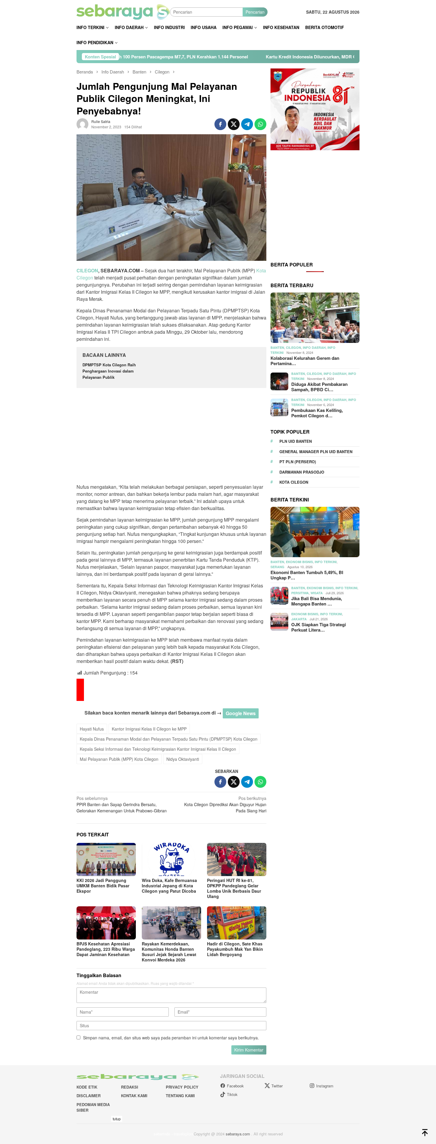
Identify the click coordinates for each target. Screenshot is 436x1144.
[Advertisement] (171, 436)
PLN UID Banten (295, 441)
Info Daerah (314, 347)
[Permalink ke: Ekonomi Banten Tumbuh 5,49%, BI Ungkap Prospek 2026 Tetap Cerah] (314, 532)
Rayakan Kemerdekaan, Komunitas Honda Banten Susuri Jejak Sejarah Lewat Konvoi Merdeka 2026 (169, 952)
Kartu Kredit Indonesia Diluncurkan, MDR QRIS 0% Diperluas (260, 56)
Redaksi (129, 1087)
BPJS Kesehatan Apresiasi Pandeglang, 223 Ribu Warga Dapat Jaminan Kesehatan (106, 949)
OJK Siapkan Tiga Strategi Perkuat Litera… (318, 627)
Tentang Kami (180, 1095)
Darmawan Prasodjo (301, 472)
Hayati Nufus (92, 729)
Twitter (277, 1086)
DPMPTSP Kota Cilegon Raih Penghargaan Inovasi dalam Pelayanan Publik (109, 371)
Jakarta (299, 619)
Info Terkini (326, 562)
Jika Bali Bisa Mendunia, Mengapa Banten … (316, 601)
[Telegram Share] (247, 124)
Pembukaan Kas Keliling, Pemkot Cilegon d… (317, 413)
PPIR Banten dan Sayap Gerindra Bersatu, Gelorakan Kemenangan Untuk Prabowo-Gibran (122, 804)
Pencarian (255, 12)
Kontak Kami (134, 1095)
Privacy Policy (182, 1087)
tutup (117, 1118)
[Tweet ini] (234, 124)
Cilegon (293, 347)
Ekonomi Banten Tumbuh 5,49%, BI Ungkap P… (306, 575)
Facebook (235, 1086)
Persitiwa (300, 593)
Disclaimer (89, 1095)
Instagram (324, 1086)
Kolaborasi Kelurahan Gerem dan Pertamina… (304, 360)
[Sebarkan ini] (220, 124)
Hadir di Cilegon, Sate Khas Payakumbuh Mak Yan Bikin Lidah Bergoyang (235, 949)
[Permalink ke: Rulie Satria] (82, 124)
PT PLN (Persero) (297, 461)
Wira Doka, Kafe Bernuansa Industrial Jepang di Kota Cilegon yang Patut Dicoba (169, 885)
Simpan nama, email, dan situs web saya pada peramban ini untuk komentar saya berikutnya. (171, 1038)
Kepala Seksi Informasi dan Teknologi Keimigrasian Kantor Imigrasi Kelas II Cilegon (158, 749)
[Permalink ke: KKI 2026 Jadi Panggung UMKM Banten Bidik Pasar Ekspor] (106, 859)
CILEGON (87, 270)
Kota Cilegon (293, 482)
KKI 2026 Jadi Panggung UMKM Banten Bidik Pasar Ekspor (103, 885)
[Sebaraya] (123, 11)
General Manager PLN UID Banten (315, 451)
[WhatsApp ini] (260, 124)
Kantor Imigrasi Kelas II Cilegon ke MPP (149, 729)
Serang (277, 567)
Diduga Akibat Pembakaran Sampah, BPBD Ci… (319, 386)
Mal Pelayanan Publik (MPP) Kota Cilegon (119, 759)
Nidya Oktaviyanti (182, 759)
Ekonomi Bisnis (299, 562)
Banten (277, 347)
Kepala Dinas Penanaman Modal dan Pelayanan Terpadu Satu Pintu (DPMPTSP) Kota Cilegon (168, 739)
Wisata (317, 593)
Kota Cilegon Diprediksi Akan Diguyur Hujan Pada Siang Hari (225, 804)
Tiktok (232, 1094)
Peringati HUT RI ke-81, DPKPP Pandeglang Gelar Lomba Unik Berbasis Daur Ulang (234, 888)
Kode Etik (87, 1087)
